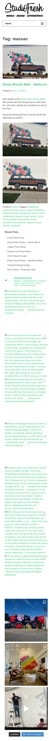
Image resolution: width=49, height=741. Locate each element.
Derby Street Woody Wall (32, 99)
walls (39, 222)
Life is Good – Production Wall (21, 270)
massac (33, 216)
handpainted (8, 216)
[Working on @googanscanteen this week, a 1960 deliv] (26, 443)
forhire (42, 213)
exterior (34, 213)
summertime (19, 222)
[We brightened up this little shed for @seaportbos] (26, 311)
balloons (7, 210)
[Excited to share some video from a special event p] (26, 487)
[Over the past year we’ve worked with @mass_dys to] (26, 355)
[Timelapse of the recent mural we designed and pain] (26, 708)
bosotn (22, 210)
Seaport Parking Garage (18, 265)
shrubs (33, 219)
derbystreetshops (11, 213)
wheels (6, 226)
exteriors (16, 207)
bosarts (15, 210)
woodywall (15, 226)
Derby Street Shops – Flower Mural (23, 242)
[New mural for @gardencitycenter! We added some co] (26, 620)
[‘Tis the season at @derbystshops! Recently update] (26, 576)
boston (30, 210)
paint (19, 219)
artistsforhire (33, 207)
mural (5, 219)
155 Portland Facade (17, 256)
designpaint (25, 213)
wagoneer (31, 222)
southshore (8, 222)
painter (26, 219)
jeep (26, 216)
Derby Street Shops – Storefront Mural (24, 260)
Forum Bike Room (15, 238)
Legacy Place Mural (16, 247)
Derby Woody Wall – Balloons (25, 84)
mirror (40, 216)
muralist (12, 219)
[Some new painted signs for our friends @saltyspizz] (26, 399)
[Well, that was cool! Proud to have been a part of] (26, 531)
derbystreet (39, 210)
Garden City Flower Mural (19, 251)
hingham (19, 216)
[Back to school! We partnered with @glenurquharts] (26, 664)
